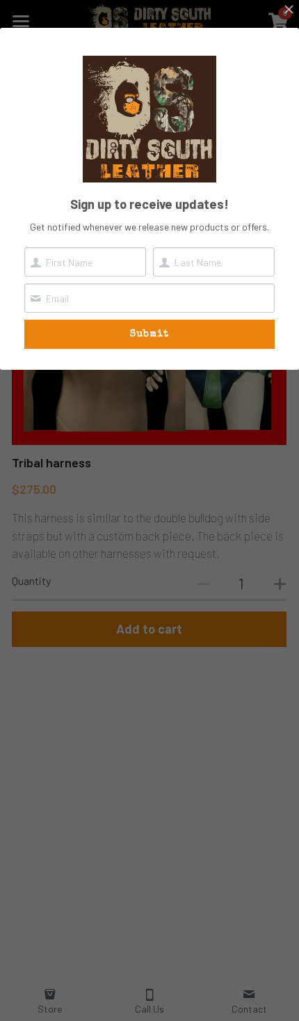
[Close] (288, 10)
